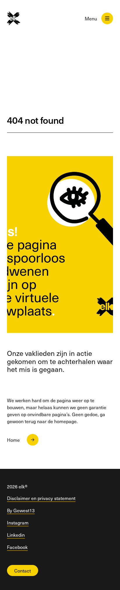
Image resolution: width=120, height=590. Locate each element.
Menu (91, 18)
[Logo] (18, 18)
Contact (22, 570)
